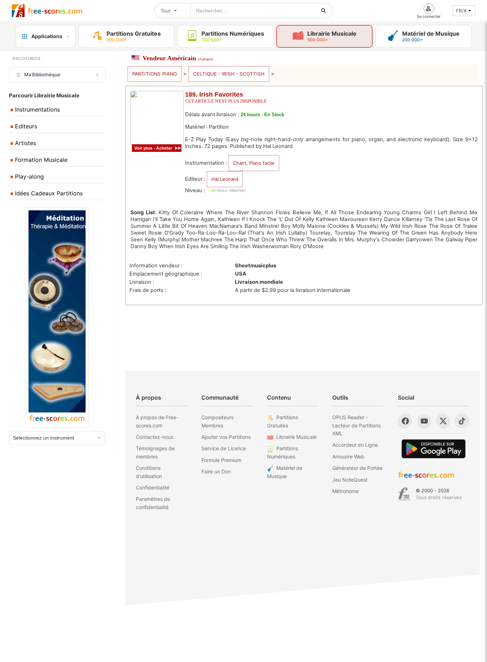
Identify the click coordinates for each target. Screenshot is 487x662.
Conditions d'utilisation (149, 472)
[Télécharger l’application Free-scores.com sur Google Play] (433, 448)
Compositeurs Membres (217, 421)
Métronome (345, 491)
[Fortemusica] (404, 494)
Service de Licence (223, 448)
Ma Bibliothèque (42, 74)
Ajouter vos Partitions (226, 437)
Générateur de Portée (357, 468)
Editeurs (25, 126)
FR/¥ (461, 11)
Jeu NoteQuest (350, 480)
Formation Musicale (40, 159)
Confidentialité (152, 487)
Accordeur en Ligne (355, 445)
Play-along (28, 176)
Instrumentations (36, 109)
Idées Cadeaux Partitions (48, 193)
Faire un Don (216, 471)
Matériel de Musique (284, 472)
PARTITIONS (154, 74)
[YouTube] (424, 421)
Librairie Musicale (296, 437)
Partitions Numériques (282, 452)
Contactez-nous (154, 437)
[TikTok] (462, 421)
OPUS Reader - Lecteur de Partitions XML (356, 425)
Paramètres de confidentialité (153, 503)
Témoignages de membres (155, 452)
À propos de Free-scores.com (157, 421)
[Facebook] (405, 421)
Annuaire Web (348, 456)
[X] (443, 421)
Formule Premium (221, 460)
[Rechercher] (323, 11)
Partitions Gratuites (282, 421)
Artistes (24, 143)
